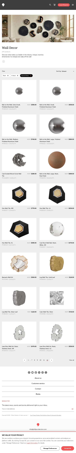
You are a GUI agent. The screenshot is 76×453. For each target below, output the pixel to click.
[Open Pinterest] (36, 372)
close (8, 76)
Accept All (67, 448)
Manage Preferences (50, 448)
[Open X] (46, 372)
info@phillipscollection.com (38, 429)
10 (40, 360)
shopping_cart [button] (54, 5)
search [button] (50, 5)
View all (71, 360)
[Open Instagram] (42, 372)
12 (47, 360)
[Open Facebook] (29, 372)
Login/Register (63, 5)
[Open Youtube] (32, 372)
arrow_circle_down (3, 61)
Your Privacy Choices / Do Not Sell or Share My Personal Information (45, 415)
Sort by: (58, 71)
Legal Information (32, 443)
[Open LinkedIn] (39, 372)
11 (44, 360)
